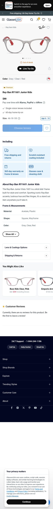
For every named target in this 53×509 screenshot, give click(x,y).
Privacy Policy (23, 491)
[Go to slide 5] (30, 58)
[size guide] (19, 118)
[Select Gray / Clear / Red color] (48, 79)
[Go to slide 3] (26, 58)
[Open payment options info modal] (43, 102)
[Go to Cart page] (50, 20)
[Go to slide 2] (24, 58)
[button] (26, 13)
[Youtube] (35, 408)
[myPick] (48, 27)
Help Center (26, 347)
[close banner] (1, 5)
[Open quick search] (32, 20)
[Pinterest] (29, 408)
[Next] (50, 13)
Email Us (40, 347)
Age (45, 118)
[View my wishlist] (44, 20)
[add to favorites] (46, 128)
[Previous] (2, 13)
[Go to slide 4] (28, 58)
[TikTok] (41, 408)
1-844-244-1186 (33, 341)
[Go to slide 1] (22, 58)
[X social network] (23, 408)
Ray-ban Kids (11, 27)
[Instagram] (17, 408)
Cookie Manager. (13, 496)
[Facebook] (11, 408)
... (3, 27)
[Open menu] (3, 20)
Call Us (12, 347)
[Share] (49, 68)
